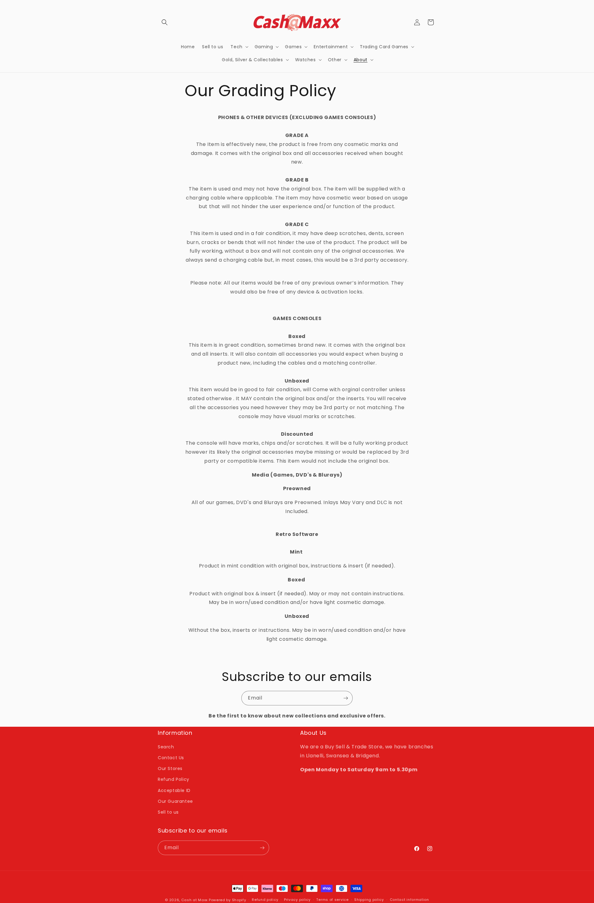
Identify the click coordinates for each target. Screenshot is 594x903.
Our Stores (170, 768)
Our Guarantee (175, 801)
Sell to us (168, 812)
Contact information (409, 899)
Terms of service (332, 899)
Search (166, 747)
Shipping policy (369, 899)
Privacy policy (297, 899)
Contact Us (171, 758)
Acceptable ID (174, 790)
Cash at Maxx (194, 899)
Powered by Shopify (227, 899)
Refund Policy (173, 779)
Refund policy (265, 899)
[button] (164, 22)
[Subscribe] (345, 698)
